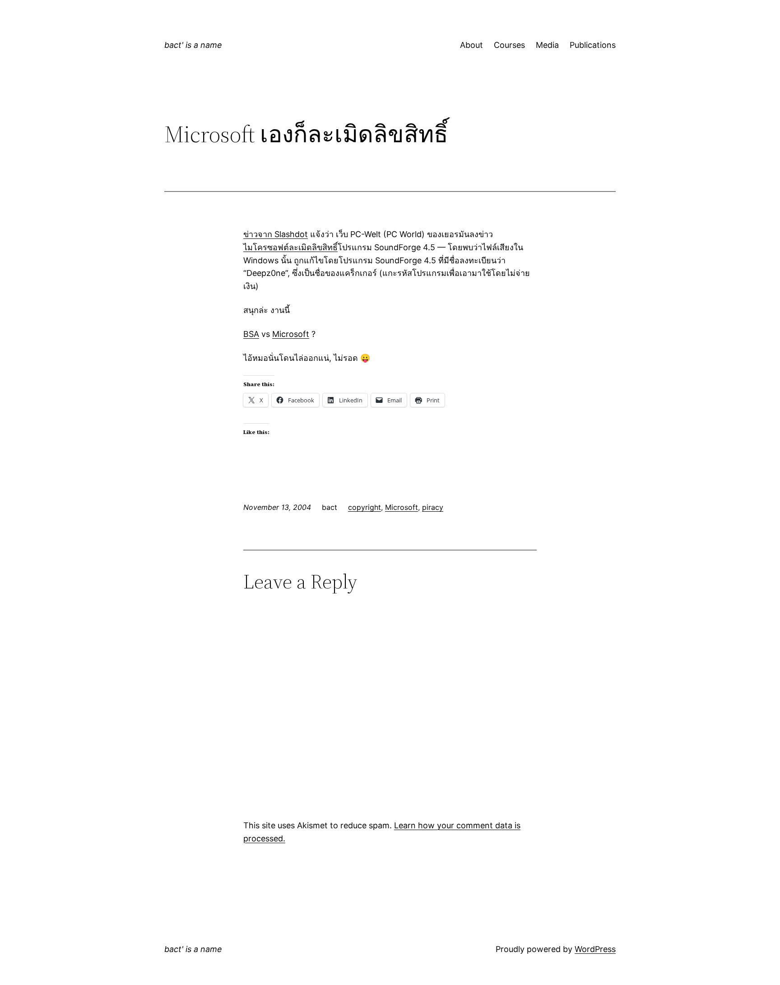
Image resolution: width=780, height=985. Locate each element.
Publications (593, 45)
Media (547, 45)
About (471, 45)
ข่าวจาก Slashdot (275, 234)
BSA (251, 334)
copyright (364, 507)
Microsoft (290, 334)
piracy (432, 507)
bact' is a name (193, 45)
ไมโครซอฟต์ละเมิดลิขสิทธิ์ (290, 247)
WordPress (595, 949)
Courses (509, 45)
